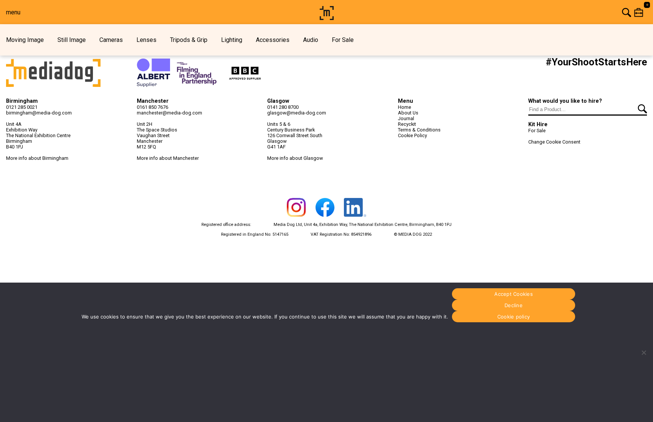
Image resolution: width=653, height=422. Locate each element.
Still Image (71, 39)
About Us (408, 113)
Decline (513, 305)
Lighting (231, 39)
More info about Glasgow (295, 158)
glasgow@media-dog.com (296, 113)
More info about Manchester (168, 158)
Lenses (146, 39)
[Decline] (643, 352)
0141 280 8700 (283, 107)
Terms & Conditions (419, 130)
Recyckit (407, 124)
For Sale (343, 39)
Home (404, 107)
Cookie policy (513, 317)
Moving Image (25, 39)
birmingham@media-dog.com (39, 113)
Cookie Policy (412, 135)
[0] (495, 12)
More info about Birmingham (37, 158)
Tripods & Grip (188, 39)
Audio (310, 39)
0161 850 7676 (152, 107)
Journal (406, 118)
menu (13, 12)
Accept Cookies (513, 294)
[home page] (327, 18)
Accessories (272, 39)
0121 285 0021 (21, 107)
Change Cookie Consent (554, 142)
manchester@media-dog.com (169, 113)
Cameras (111, 39)
